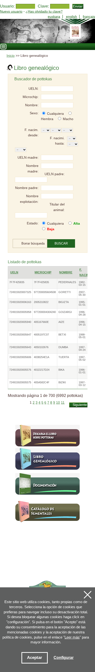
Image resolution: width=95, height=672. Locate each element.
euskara (54, 16)
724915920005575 (20, 382)
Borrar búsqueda (33, 243)
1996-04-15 (82, 323)
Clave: (43, 6)
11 (63, 402)
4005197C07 (41, 334)
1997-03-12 (82, 383)
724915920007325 (20, 292)
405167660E (41, 321)
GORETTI (64, 292)
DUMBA (63, 347)
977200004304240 (45, 312)
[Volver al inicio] (47, 31)
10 (58, 402)
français (89, 16)
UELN (14, 272)
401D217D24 (41, 369)
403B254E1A (41, 357)
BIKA (61, 369)
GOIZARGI (65, 312)
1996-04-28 (82, 313)
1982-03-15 (82, 283)
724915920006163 (20, 302)
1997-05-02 (82, 358)
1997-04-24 (82, 348)
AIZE (61, 321)
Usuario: (7, 6)
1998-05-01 (82, 336)
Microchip (43, 272)
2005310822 (41, 302)
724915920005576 (20, 369)
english (71, 16)
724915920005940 (20, 321)
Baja (50, 229)
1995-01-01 (82, 303)
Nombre (65, 272)
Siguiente (80, 405)
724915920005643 (20, 347)
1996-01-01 (82, 371)
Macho (68, 119)
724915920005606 (20, 357)
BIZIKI (62, 382)
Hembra (47, 119)
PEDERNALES (67, 282)
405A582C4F (41, 382)
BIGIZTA (63, 302)
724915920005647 (20, 334)
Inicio (11, 55)
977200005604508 (45, 292)
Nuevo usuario (11, 11)
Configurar (64, 658)
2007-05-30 (82, 293)
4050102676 (41, 347)
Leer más (72, 637)
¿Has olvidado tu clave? (44, 11)
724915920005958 (20, 312)
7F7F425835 (16, 282)
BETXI (62, 334)
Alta (76, 223)
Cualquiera (55, 113)
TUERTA (63, 357)
